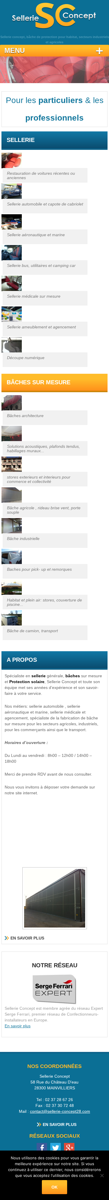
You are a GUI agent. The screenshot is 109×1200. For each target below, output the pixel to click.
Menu (14, 50)
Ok (54, 1187)
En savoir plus (27, 938)
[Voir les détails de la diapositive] (54, 69)
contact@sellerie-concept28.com (60, 1111)
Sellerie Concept (54, 15)
